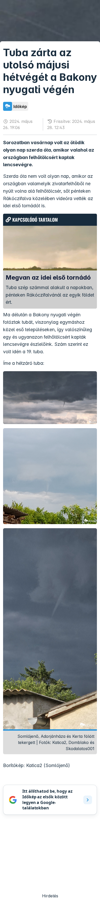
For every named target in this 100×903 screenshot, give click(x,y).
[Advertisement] (50, 857)
